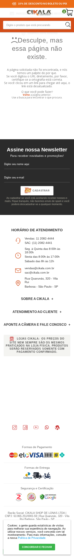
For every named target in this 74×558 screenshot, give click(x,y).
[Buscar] (67, 24)
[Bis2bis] (18, 500)
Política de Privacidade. (32, 537)
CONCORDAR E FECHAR (37, 547)
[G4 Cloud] (31, 500)
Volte (26, 95)
